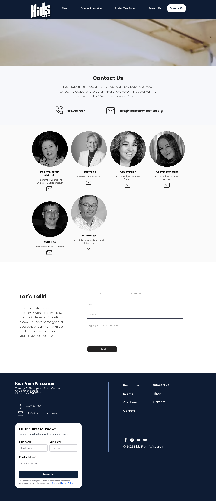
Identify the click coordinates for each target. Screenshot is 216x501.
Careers (129, 411)
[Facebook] (125, 440)
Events (128, 394)
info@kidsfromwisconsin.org (42, 413)
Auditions (130, 402)
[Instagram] (132, 440)
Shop (157, 393)
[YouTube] (138, 440)
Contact (159, 402)
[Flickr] (145, 440)
